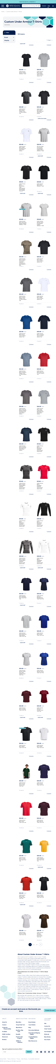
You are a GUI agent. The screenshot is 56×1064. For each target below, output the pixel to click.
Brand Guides (32, 1022)
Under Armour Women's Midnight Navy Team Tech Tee (40, 597)
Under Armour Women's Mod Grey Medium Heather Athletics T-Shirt (40, 223)
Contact (44, 5)
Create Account (50, 1010)
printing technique (30, 997)
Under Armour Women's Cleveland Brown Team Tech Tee (40, 934)
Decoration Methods (34, 1030)
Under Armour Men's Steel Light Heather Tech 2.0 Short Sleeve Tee (40, 73)
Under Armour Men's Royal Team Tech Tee (40, 634)
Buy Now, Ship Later (20, 1031)
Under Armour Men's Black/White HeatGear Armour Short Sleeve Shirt (40, 448)
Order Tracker (48, 1028)
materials (30, 978)
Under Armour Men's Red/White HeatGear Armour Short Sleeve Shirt (40, 486)
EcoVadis (5, 1031)
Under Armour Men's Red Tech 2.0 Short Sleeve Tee (40, 372)
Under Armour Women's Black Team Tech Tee (40, 896)
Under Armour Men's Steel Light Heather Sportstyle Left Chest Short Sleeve (40, 411)
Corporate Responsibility (7, 1028)
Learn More (7, 24)
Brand (6, 37)
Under (35, 957)
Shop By (6, 40)
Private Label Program (20, 1037)
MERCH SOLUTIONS (21, 1018)
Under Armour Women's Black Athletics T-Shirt (22, 72)
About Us (5, 1022)
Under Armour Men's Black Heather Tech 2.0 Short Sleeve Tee (22, 111)
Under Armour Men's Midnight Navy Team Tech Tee (22, 597)
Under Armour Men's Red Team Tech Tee (22, 821)
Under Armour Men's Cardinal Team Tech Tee (22, 709)
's (19, 957)
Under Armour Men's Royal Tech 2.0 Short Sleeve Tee (22, 335)
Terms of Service (11, 1059)
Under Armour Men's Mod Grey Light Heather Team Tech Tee (22, 635)
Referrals (47, 1034)
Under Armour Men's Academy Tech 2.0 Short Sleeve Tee (40, 335)
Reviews (5, 1039)
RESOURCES (32, 1018)
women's (26, 957)
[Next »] (40, 947)
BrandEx (18, 1034)
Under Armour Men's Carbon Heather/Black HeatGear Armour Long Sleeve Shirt (22, 561)
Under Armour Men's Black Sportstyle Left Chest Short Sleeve (40, 111)
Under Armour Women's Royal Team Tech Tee (40, 671)
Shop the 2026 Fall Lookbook (26, 1)
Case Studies (32, 1024)
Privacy (18, 1059)
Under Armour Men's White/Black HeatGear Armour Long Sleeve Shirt (40, 561)
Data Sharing (24, 1059)
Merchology (24, 958)
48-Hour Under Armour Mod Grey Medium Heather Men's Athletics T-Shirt (40, 148)
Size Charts (48, 1039)
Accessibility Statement (33, 1059)
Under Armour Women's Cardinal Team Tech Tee (40, 709)
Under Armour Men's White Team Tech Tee (40, 746)
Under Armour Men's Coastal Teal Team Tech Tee (22, 859)
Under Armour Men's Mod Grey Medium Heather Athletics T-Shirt (22, 223)
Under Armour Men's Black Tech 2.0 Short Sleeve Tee (40, 260)
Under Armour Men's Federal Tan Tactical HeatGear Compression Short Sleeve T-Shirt (22, 262)
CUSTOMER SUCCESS (47, 1019)
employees (43, 960)
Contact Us (48, 1026)
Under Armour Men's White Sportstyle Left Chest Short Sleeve (22, 148)
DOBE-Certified (7, 1034)
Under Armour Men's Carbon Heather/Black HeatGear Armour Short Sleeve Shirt (22, 486)
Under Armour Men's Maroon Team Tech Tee (40, 821)
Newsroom (6, 1036)
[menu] (8, 1031)
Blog (30, 1027)
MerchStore (19, 1027)
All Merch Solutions (19, 1041)
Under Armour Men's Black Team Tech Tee (22, 746)
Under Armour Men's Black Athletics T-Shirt (40, 185)
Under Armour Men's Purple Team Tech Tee (40, 784)
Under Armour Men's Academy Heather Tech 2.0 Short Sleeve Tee (22, 373)
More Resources (33, 1041)
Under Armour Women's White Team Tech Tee (22, 933)
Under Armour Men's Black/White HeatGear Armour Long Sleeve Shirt (40, 523)
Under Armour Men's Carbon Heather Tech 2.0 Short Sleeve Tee (22, 298)
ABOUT (4, 1018)
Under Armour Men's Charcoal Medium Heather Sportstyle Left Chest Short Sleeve (22, 411)
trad (23, 969)
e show (26, 969)
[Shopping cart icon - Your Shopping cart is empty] (53, 7)
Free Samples (48, 1031)
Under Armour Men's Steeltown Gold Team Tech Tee (40, 859)
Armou (39, 957)
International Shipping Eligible (35, 1033)
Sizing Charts (3, 1059)
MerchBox (19, 1022)
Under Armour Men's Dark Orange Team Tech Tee (22, 897)
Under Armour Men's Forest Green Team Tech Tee (22, 784)
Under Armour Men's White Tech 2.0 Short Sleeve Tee (40, 298)
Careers (5, 1024)
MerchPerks (48, 1037)
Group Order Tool (21, 1024)
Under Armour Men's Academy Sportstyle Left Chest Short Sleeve (22, 448)
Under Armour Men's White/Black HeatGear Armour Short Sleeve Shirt (22, 523)
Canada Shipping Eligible (33, 1037)
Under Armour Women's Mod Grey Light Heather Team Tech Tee (22, 672)
